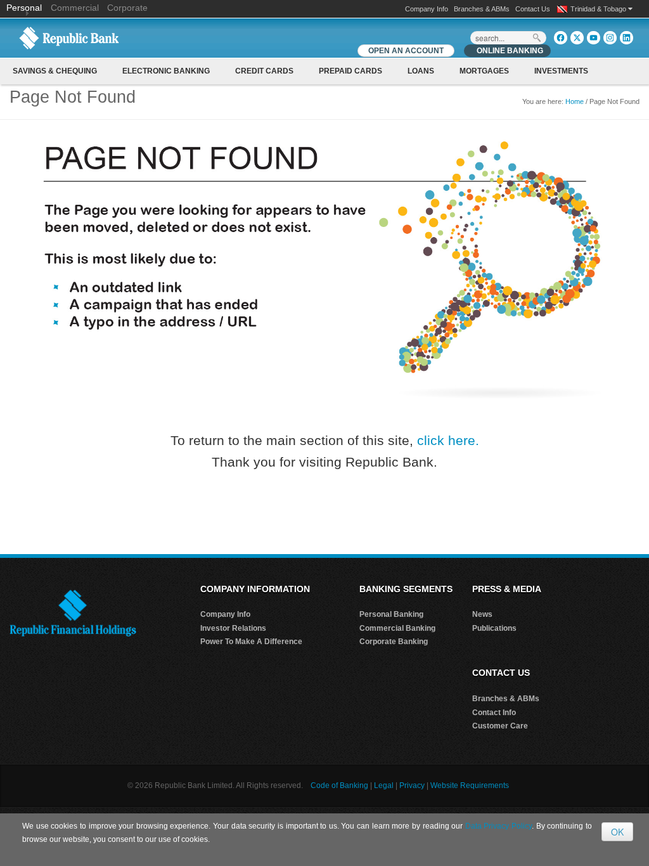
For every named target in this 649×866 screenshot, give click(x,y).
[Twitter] (577, 37)
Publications (494, 628)
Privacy (412, 785)
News (482, 614)
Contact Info (494, 712)
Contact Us (532, 9)
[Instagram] (610, 37)
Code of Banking (339, 785)
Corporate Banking (393, 641)
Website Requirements (469, 785)
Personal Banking (391, 614)
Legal (384, 785)
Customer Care (500, 725)
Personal (25, 8)
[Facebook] (560, 37)
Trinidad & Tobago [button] (599, 9)
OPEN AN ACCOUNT (406, 50)
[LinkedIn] (626, 37)
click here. (448, 440)
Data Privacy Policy (498, 826)
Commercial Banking (397, 628)
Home (574, 101)
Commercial (75, 8)
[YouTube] (593, 37)
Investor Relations (233, 628)
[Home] (69, 37)
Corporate (127, 8)
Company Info (426, 9)
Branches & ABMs (482, 9)
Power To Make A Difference (251, 641)
